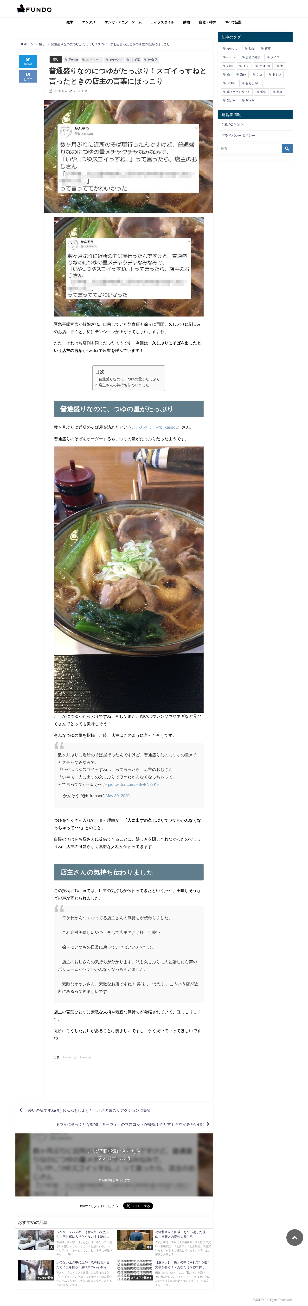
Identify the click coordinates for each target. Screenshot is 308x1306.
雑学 (69, 22)
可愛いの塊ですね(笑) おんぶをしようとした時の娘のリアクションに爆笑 (87, 1110)
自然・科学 (207, 22)
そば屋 (135, 59)
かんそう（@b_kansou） (159, 427)
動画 (230, 66)
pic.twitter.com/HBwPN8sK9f (134, 784)
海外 (243, 74)
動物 (186, 22)
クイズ (275, 57)
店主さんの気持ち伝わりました (124, 385)
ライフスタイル (162, 22)
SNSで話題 (233, 22)
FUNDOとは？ (232, 124)
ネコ (259, 74)
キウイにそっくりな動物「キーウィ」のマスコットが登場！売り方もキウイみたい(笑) (130, 1124)
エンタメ (89, 22)
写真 (279, 92)
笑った (250, 100)
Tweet (28, 64)
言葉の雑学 (253, 57)
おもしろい (253, 83)
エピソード (94, 59)
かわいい (116, 59)
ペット (231, 57)
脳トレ (276, 74)
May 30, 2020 (117, 796)
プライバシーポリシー (238, 135)
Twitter (73, 59)
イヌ (246, 66)
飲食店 (152, 59)
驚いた (231, 100)
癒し (56, 59)
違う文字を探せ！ (238, 92)
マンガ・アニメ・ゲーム (123, 22)
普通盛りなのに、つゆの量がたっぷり (129, 379)
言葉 (268, 48)
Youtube (264, 66)
